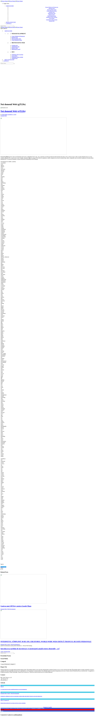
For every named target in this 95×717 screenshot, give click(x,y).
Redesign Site (52, 8)
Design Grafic (52, 14)
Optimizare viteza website (51, 19)
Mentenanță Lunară (52, 16)
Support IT (6, 700)
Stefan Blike (5, 114)
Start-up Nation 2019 (51, 9)
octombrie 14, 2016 (12, 114)
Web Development (11, 609)
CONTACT (8, 23)
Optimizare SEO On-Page (51, 17)
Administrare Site (51, 13)
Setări (2, 710)
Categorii (3, 664)
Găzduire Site (52, 12)
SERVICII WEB (10, 5)
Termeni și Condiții (47, 707)
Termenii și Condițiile (36, 708)
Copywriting (51, 18)
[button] (4, 28)
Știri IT (8, 644)
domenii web (3, 566)
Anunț (2, 651)
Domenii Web (4, 115)
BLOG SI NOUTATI (11, 22)
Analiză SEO (51, 21)
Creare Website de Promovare (51, 7)
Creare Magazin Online (52, 10)
